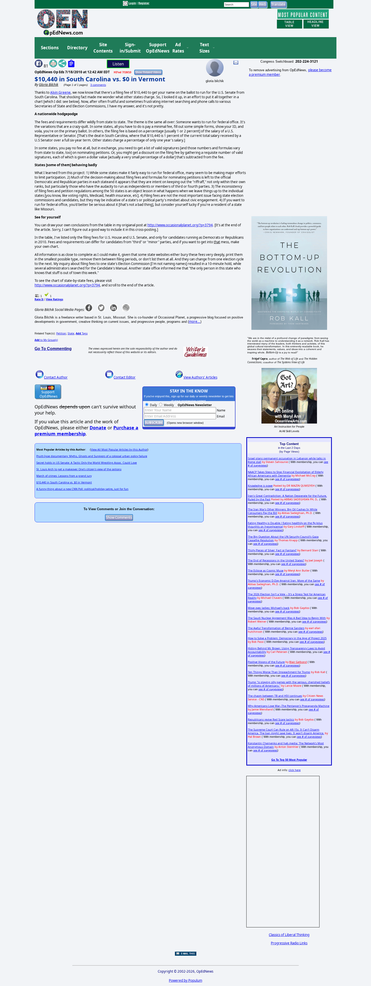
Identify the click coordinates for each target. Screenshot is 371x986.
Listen (118, 64)
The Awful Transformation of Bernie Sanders (276, 628)
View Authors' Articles (200, 377)
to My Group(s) (46, 340)
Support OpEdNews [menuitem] (156, 48)
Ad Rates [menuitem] (178, 48)
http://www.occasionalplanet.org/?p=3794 (180, 225)
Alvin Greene (60, 92)
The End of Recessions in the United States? (276, 560)
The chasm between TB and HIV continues (275, 696)
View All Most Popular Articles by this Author (119, 449)
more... (194, 321)
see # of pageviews (287, 479)
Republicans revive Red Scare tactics (271, 719)
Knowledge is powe (260, 485)
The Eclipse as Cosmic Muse (265, 570)
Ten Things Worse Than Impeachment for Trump (279, 672)
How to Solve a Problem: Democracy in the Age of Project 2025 (287, 638)
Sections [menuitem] (50, 48)
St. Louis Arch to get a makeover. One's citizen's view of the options (78, 469)
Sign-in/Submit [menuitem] (129, 48)
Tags (82, 333)
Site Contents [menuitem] (103, 48)
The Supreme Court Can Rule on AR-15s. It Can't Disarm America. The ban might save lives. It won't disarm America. (286, 731)
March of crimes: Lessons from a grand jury (64, 476)
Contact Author (56, 377)
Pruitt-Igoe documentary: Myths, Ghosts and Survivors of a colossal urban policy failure (91, 456)
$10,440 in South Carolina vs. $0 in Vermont (100, 79)
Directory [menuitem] (77, 48)
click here (294, 770)
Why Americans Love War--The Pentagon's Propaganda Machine (288, 706)
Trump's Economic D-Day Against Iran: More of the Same (284, 580)
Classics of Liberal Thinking (289, 934)
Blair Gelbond (298, 662)
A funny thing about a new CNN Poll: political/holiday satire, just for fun (82, 489)
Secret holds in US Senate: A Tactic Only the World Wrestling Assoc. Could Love (86, 462)
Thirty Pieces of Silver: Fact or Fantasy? (272, 550)
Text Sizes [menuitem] (204, 48)
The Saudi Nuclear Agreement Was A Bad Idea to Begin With (287, 618)
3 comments (98, 85)
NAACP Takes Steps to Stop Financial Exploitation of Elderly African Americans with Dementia (285, 473)
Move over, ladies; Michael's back (268, 608)
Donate (98, 428)
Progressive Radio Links (289, 943)
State (71, 333)
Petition (61, 333)
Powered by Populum (185, 980)
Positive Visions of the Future (266, 662)
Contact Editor (125, 377)
